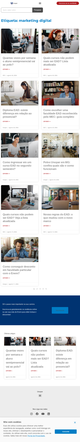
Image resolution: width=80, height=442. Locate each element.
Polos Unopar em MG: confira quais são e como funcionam (58, 165)
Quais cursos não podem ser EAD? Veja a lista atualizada (18, 218)
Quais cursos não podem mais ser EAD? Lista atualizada (58, 61)
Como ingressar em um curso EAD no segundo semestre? (17, 165)
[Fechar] (75, 422)
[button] (40, 3)
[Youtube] (43, 413)
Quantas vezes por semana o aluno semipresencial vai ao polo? (19, 61)
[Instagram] (31, 413)
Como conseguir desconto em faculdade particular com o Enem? (19, 270)
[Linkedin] (48, 413)
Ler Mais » (9, 371)
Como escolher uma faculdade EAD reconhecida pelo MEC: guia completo (60, 113)
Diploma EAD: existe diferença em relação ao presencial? (17, 113)
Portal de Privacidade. (36, 436)
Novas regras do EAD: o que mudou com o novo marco (58, 218)
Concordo (65, 432)
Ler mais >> (6, 69)
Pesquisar (37, 10)
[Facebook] (37, 413)
